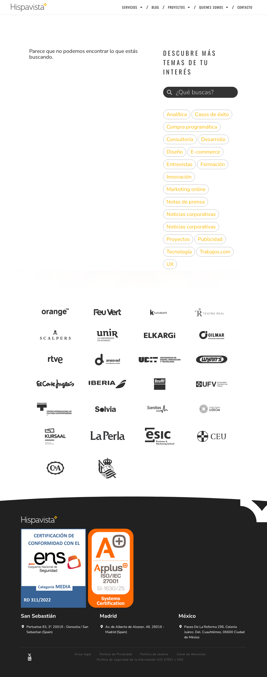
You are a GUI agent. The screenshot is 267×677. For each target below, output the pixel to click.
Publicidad (210, 239)
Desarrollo (213, 139)
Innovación (178, 176)
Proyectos (176, 7)
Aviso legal (82, 654)
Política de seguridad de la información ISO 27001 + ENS (140, 660)
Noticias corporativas (191, 214)
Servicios (129, 7)
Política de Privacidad (116, 654)
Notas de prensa (185, 201)
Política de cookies (154, 654)
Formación (212, 164)
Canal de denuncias (191, 654)
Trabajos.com (215, 251)
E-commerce (205, 151)
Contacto (244, 7)
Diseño (174, 151)
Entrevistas (179, 164)
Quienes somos (211, 7)
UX (170, 264)
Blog (155, 7)
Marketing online (185, 189)
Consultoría (179, 139)
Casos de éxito (212, 114)
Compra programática (191, 126)
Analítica (176, 114)
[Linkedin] (29, 659)
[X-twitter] (29, 655)
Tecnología (179, 251)
